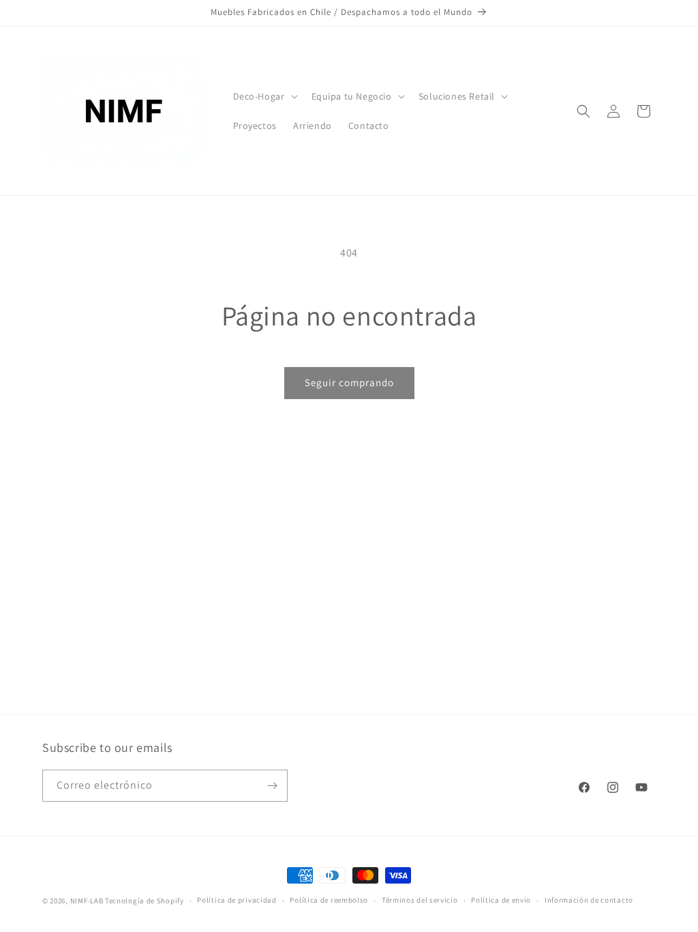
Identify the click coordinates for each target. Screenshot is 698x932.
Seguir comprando (349, 382)
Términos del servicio (420, 900)
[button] (264, 96)
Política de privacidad (236, 900)
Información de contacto (589, 900)
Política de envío (501, 900)
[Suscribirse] (272, 786)
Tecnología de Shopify (144, 900)
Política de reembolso (329, 900)
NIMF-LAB (87, 900)
